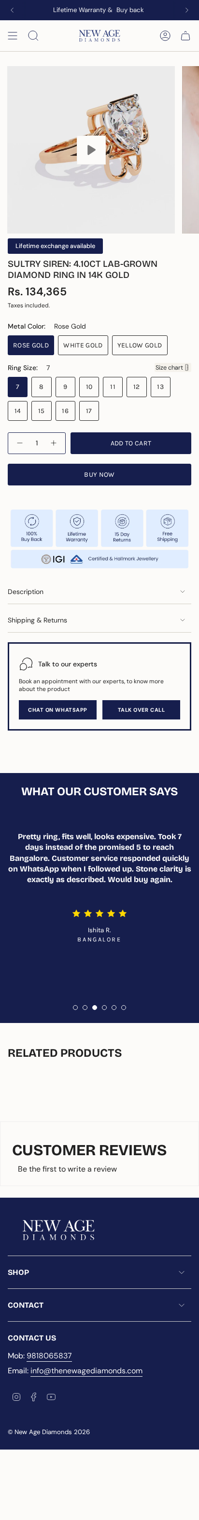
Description (25, 591)
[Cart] (185, 36)
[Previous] (12, 10)
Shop (18, 1272)
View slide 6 (123, 1007)
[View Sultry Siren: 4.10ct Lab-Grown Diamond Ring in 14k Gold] (91, 150)
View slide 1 (75, 1007)
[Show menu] (12, 36)
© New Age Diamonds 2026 (49, 1432)
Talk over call (141, 709)
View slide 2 (85, 1007)
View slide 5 (114, 1007)
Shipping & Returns (37, 620)
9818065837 (49, 1356)
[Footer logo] (58, 1230)
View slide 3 (94, 1007)
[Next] (187, 10)
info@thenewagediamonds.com (86, 1371)
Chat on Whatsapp (57, 709)
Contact (25, 1305)
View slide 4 (104, 1007)
